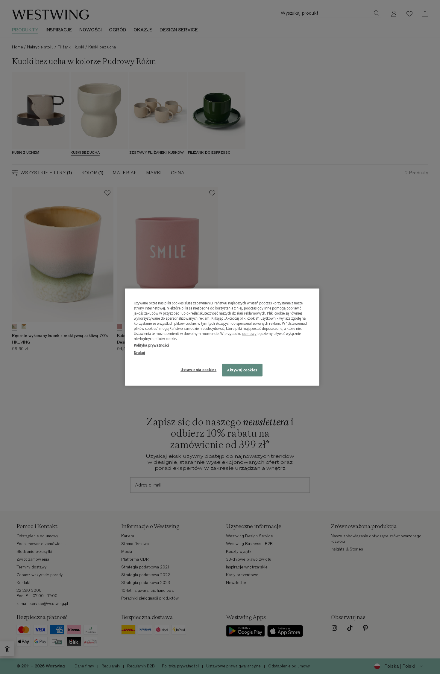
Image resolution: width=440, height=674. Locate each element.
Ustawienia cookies (198, 369)
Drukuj (139, 352)
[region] (222, 337)
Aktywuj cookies (242, 370)
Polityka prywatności (151, 345)
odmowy (249, 333)
